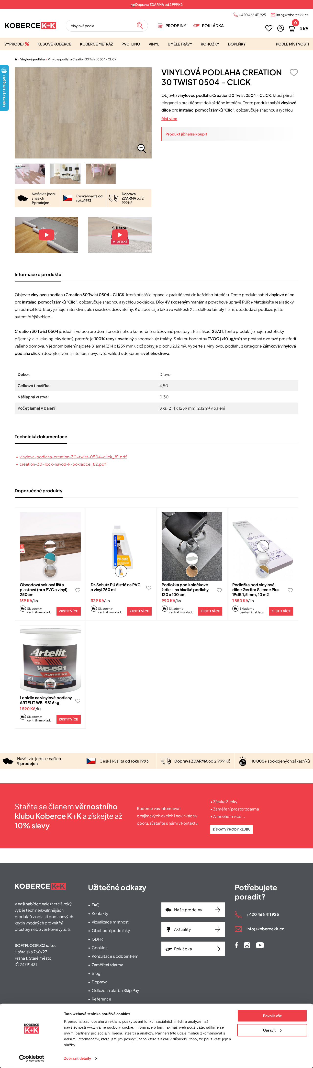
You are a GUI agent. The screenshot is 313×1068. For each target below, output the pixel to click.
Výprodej (14, 44)
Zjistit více (68, 611)
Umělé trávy (180, 44)
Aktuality (182, 929)
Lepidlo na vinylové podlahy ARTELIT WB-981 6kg (46, 700)
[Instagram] (247, 945)
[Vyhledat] (139, 25)
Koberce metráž (96, 44)
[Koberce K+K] (30, 25)
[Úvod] (16, 59)
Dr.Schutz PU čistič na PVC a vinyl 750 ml (115, 587)
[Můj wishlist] (268, 28)
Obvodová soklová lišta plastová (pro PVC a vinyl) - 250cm (45, 589)
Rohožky (210, 44)
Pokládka (213, 25)
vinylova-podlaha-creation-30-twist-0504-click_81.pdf (73, 456)
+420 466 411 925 (252, 14)
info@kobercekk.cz (292, 14)
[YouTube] (260, 945)
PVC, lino (131, 44)
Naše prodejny (188, 909)
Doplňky (237, 44)
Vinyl (154, 44)
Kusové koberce (54, 44)
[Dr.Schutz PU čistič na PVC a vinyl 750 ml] (121, 546)
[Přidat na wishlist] (293, 72)
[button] (280, 28)
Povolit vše (272, 1016)
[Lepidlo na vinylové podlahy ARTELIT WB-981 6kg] (50, 659)
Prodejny (176, 25)
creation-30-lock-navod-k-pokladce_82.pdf (63, 464)
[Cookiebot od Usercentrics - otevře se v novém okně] (31, 1058)
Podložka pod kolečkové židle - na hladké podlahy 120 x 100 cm (185, 589)
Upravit (269, 1030)
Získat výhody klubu (231, 829)
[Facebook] (236, 945)
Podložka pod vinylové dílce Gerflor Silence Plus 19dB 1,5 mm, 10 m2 (255, 589)
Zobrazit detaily (77, 1058)
